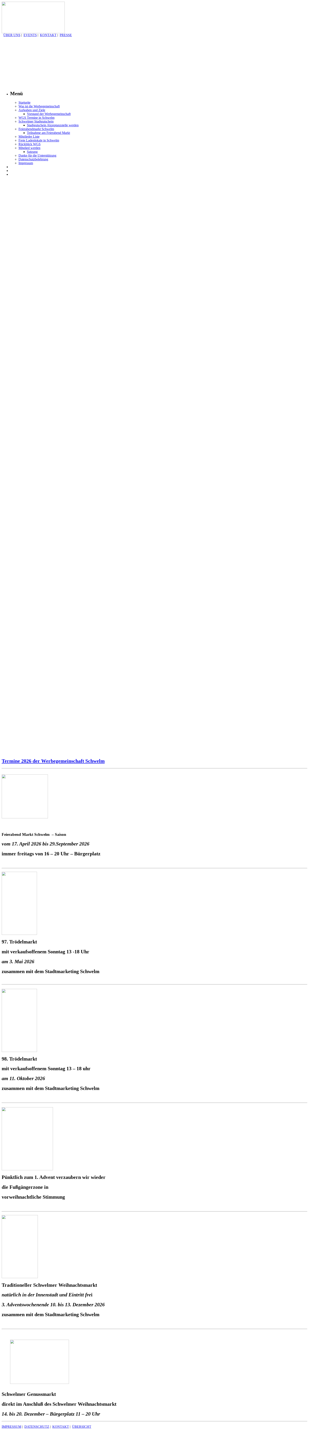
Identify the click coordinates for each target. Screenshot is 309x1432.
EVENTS (30, 35)
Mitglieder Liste (29, 136)
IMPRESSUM (11, 1426)
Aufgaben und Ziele (31, 110)
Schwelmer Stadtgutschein (36, 121)
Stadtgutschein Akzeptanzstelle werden (53, 125)
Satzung (32, 151)
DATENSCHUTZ (36, 1426)
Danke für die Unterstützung (37, 155)
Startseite (24, 102)
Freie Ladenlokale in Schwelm (38, 140)
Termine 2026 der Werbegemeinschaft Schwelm (53, 761)
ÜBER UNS (11, 35)
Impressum (25, 163)
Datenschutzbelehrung (33, 159)
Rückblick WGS (29, 144)
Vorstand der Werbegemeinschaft (49, 114)
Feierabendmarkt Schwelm (36, 129)
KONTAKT (48, 35)
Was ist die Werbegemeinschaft (39, 106)
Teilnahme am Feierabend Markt (48, 133)
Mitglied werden (29, 148)
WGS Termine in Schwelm (36, 117)
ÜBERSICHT (81, 1426)
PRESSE (66, 35)
